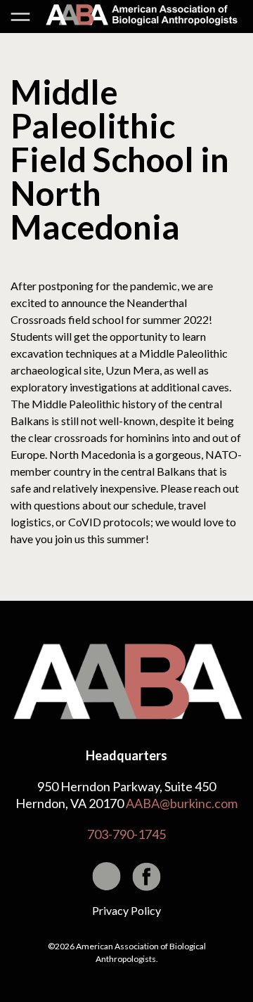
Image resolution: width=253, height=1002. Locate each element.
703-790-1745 (126, 834)
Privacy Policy (126, 910)
